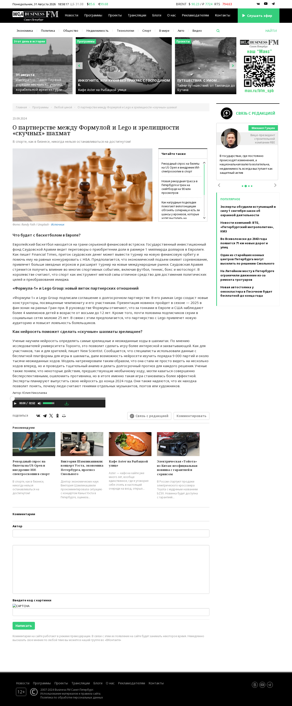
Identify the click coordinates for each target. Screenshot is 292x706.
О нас (171, 15)
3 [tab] (249, 186)
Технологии (125, 30)
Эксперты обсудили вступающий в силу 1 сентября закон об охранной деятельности (248, 211)
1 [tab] (242, 186)
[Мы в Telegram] (273, 4)
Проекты (61, 683)
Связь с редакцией (152, 416)
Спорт (146, 30)
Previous (219, 185)
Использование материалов (59, 693)
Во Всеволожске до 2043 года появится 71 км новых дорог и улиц (244, 243)
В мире (164, 30)
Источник (57, 224)
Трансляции (80, 683)
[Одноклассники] (57, 415)
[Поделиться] (60, 404)
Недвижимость (97, 30)
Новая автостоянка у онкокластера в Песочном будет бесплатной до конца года (246, 291)
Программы (93, 15)
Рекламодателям (195, 15)
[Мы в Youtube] (266, 4)
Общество (70, 30)
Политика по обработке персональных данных (71, 697)
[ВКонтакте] (38, 415)
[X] (51, 415)
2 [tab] (246, 186)
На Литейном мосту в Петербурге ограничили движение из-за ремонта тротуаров (247, 275)
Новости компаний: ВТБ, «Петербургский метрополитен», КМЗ (247, 227)
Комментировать (191, 416)
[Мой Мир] (64, 415)
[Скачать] (66, 403)
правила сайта (90, 693)
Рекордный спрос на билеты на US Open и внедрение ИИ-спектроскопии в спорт (181, 167)
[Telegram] (44, 415)
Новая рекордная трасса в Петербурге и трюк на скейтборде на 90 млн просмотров (180, 187)
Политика (48, 30)
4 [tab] (251, 186)
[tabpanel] (247, 151)
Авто (181, 30)
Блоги (156, 15)
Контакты (222, 15)
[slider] (49, 403)
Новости (71, 15)
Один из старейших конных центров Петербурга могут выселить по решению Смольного (247, 259)
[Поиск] (218, 31)
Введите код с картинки (32, 600)
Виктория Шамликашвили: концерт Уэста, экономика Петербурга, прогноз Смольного (82, 467)
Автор (17, 526)
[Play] (15, 403)
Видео (197, 30)
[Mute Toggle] (39, 403)
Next (275, 185)
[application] (59, 404)
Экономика (25, 30)
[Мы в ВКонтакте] (258, 4)
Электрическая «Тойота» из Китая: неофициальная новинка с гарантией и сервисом (177, 467)
